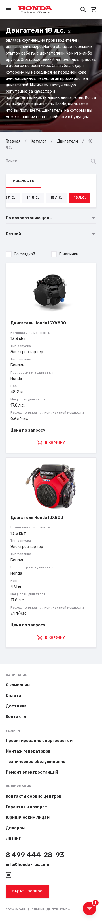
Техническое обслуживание (35, 761)
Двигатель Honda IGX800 (36, 517)
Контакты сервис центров (33, 796)
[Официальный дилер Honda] (35, 9)
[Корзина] (93, 10)
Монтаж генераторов (28, 751)
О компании (18, 685)
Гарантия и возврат (26, 807)
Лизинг (13, 838)
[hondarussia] (8, 875)
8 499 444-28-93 (35, 855)
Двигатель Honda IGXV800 (38, 323)
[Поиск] (83, 10)
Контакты (16, 716)
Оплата (13, 695)
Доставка (16, 706)
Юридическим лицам (28, 817)
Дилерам (15, 828)
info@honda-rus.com (27, 864)
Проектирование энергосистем (39, 740)
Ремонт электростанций (32, 772)
